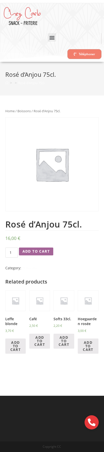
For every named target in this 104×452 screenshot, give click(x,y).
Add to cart (36, 251)
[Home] (7, 83)
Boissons (24, 111)
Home (10, 111)
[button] (52, 37)
